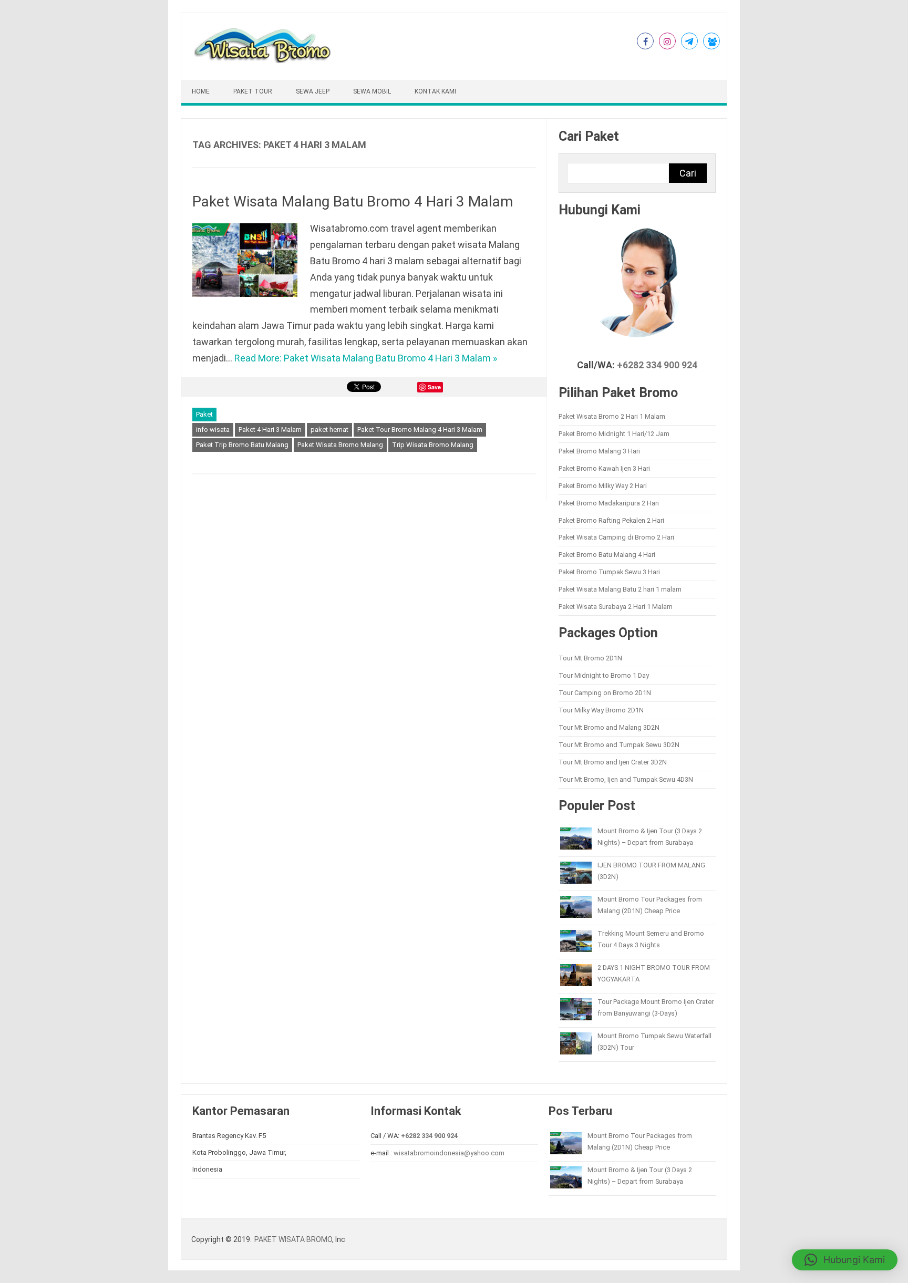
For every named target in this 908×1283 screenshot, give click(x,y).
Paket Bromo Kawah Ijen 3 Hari (604, 468)
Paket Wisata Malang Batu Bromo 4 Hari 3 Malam (352, 201)
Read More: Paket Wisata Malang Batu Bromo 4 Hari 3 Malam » (365, 358)
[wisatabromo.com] (264, 60)
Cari (687, 173)
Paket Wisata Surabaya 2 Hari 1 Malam (616, 607)
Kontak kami (435, 91)
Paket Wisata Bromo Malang (340, 445)
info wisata (213, 429)
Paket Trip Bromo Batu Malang (242, 445)
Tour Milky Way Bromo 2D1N (601, 710)
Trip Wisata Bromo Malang (432, 445)
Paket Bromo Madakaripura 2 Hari (609, 503)
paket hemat (329, 429)
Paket (204, 414)
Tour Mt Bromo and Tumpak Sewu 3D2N (619, 745)
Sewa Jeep (312, 91)
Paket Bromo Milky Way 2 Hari (603, 486)
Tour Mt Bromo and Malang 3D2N (609, 727)
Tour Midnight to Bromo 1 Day (604, 675)
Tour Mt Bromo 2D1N (590, 658)
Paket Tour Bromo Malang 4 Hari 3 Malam (419, 429)
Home (201, 91)
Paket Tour (252, 91)
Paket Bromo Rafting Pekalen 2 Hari (611, 520)
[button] (844, 1259)
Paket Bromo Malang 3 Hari (599, 451)
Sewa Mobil (372, 91)
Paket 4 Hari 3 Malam (270, 429)
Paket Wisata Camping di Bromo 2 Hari (616, 537)
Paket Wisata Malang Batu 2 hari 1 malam (620, 589)
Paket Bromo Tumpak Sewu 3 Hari (609, 572)
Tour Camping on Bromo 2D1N (605, 693)
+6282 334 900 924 (657, 365)
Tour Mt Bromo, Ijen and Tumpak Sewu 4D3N (626, 779)
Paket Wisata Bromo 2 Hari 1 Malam (612, 416)
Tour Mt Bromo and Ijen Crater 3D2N (613, 762)
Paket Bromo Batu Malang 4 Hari (607, 554)
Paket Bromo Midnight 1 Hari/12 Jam (614, 434)
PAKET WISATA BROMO (293, 1239)
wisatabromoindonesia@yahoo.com (449, 1153)
